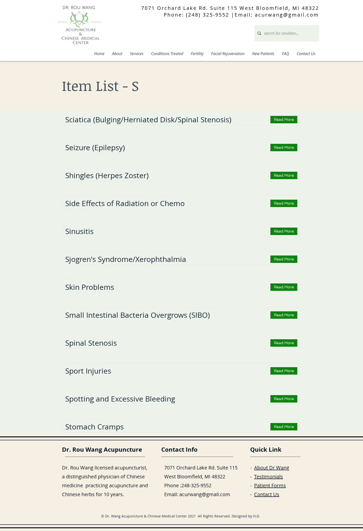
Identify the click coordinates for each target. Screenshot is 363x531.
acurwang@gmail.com (204, 494)
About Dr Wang (271, 467)
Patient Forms (270, 485)
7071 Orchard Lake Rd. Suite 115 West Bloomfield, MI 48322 (230, 8)
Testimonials (268, 476)
